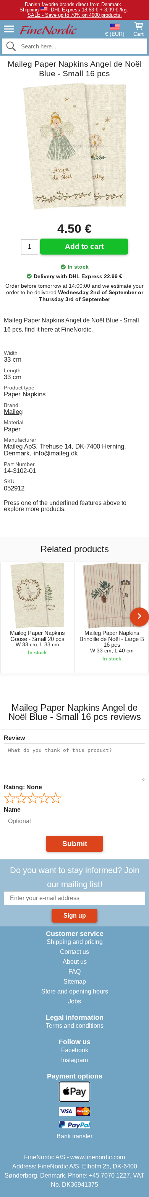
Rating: (23, 787)
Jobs (74, 1001)
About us (75, 961)
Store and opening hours (74, 991)
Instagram (74, 1060)
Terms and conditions (75, 1025)
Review (14, 738)
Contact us (74, 952)
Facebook (74, 1050)
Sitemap (74, 981)
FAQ (74, 971)
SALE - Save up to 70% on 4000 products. (75, 15)
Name (12, 809)
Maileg (13, 411)
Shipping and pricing (75, 942)
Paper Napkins (25, 394)
